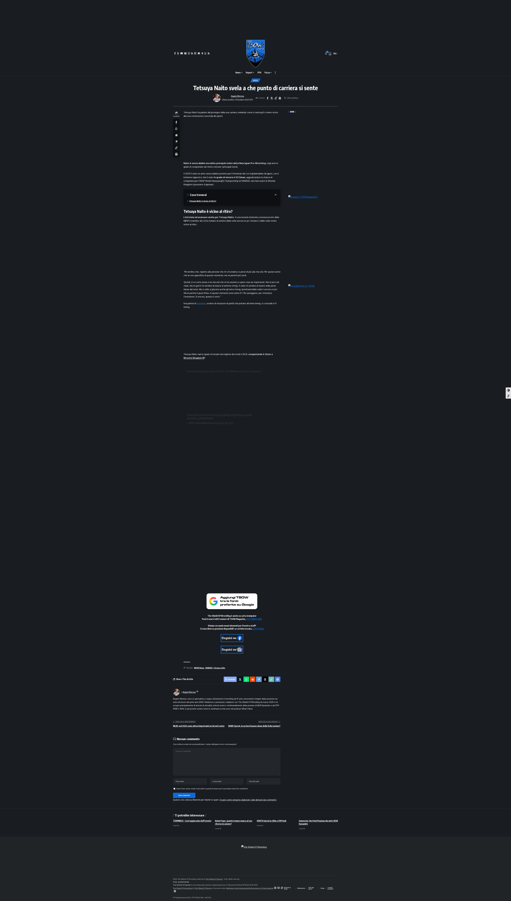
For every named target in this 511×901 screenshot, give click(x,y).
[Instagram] (188, 53)
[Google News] (185, 53)
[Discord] (199, 53)
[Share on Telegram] (176, 141)
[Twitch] (195, 53)
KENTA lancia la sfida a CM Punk (271, 820)
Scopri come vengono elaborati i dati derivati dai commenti (248, 799)
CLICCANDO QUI (253, 619)
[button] (330, 53)
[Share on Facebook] (267, 98)
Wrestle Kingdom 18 (194, 358)
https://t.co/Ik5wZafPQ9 (225, 415)
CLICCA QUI (258, 628)
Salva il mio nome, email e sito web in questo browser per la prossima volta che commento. (212, 789)
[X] (178, 53)
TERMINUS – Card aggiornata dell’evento (192, 820)
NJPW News (199, 668)
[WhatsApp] (205, 53)
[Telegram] (202, 53)
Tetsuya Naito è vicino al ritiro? (202, 201)
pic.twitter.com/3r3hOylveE (200, 418)
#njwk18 (248, 415)
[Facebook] (175, 53)
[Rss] (208, 53)
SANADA (209, 668)
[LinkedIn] (192, 53)
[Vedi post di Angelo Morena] (217, 98)
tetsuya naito (219, 668)
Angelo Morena (237, 96)
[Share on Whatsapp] (176, 128)
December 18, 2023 (224, 423)
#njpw (240, 415)
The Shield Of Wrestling (182, 888)
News (255, 80)
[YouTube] (182, 53)
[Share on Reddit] (176, 135)
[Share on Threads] (265, 679)
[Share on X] (271, 98)
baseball (201, 303)
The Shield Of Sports (214, 879)
